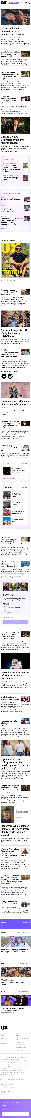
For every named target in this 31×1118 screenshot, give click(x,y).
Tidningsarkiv (20, 1042)
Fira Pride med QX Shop (10, 179)
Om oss (18, 1035)
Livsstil (3, 216)
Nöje (2, 1035)
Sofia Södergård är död (10, 199)
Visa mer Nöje (24, 963)
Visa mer (24, 463)
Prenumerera (14, 2)
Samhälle (4, 1033)
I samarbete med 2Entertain (11, 163)
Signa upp (15, 1114)
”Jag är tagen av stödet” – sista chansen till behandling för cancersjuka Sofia (11, 221)
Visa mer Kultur (23, 991)
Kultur (3, 197)
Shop (2, 1046)
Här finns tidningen (22, 1045)
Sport (3, 205)
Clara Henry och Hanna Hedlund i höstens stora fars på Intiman (11, 168)
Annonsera (19, 1033)
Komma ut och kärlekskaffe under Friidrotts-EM (9, 210)
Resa (2, 1041)
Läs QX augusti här (7, 280)
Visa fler (4, 228)
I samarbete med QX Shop (10, 175)
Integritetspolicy (21, 1047)
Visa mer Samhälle (22, 932)
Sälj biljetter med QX (9, 478)
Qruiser (3, 1043)
